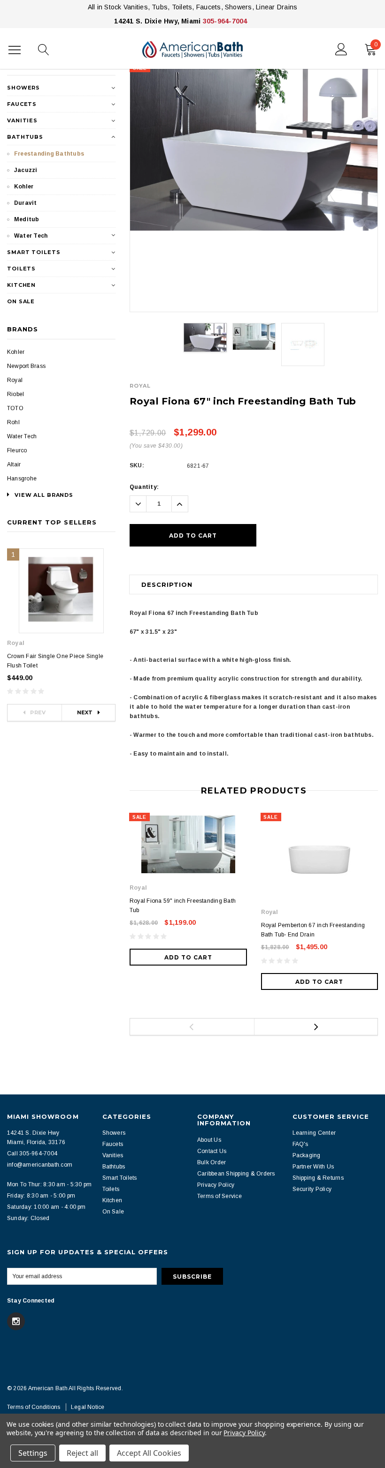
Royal (15, 380)
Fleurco (17, 450)
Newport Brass (26, 366)
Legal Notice (88, 1407)
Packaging (307, 1155)
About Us (209, 1140)
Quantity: (144, 487)
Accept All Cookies (149, 1453)
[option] (253, 148)
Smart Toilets (33, 252)
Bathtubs (25, 137)
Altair (14, 464)
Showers (23, 87)
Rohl (13, 422)
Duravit (25, 203)
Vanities (22, 120)
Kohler (23, 186)
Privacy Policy (215, 1185)
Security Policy (312, 1189)
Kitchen (21, 285)
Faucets (22, 104)
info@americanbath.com (39, 1164)
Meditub (26, 219)
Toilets (21, 268)
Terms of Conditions (34, 1407)
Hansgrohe (22, 478)
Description (166, 584)
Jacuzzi (26, 170)
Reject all (82, 1453)
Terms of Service (219, 1196)
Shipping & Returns (318, 1178)
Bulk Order (211, 1162)
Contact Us (211, 1151)
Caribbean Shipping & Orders (236, 1173)
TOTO (15, 408)
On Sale (21, 301)
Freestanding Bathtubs (49, 153)
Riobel (15, 394)
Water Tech (30, 235)
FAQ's (300, 1144)
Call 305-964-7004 (32, 1153)
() (375, 44)
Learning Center (314, 1133)
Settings (32, 1453)
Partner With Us (313, 1166)
